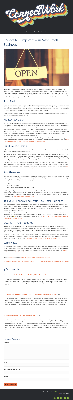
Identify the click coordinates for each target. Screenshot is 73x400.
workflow (11, 257)
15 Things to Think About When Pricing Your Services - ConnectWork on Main (30, 294)
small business (40, 257)
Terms (14, 392)
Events (40, 32)
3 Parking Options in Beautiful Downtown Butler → (55, 261)
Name (5, 362)
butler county (24, 257)
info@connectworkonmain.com (61, 391)
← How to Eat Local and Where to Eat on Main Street (19, 261)
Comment (6, 342)
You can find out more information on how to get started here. (42, 238)
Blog (46, 32)
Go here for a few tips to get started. (24, 196)
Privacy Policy (7, 392)
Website (6, 376)
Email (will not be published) (12, 369)
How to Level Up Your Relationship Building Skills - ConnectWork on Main (29, 275)
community (32, 257)
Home (27, 32)
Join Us (34, 32)
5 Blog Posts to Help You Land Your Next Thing (20, 315)
